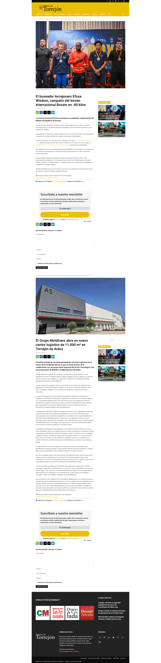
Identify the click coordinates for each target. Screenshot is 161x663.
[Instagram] (110, 1)
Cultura (62, 14)
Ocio (55, 14)
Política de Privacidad (71, 219)
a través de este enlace (59, 181)
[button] (123, 14)
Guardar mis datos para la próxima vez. (50, 263)
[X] (118, 1)
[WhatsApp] (121, 1)
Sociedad (102, 14)
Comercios (48, 14)
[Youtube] (124, 1)
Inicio (37, 19)
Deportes (76, 14)
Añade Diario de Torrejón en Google (47, 178)
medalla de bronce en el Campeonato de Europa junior (52, 145)
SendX (89, 221)
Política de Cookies (106, 658)
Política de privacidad (94, 658)
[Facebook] (107, 1)
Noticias (40, 14)
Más (109, 14)
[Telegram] (115, 1)
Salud (69, 14)
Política (94, 14)
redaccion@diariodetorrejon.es (69, 651)
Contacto (122, 658)
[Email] (49, 112)
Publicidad (116, 658)
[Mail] (113, 1)
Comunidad (85, 14)
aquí (82, 181)
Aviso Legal (58, 219)
